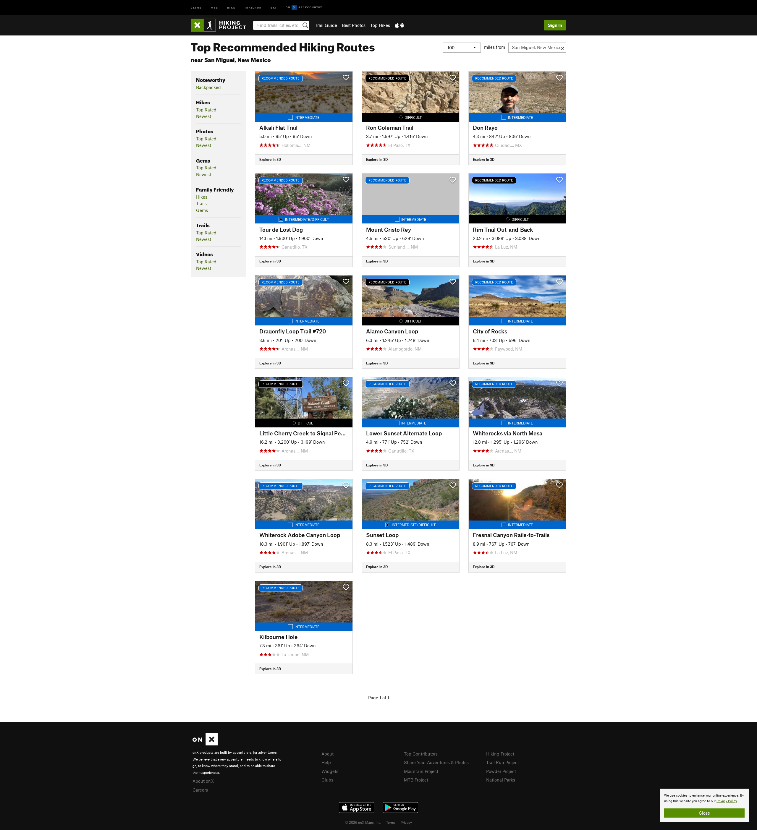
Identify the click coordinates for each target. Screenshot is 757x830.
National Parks (500, 779)
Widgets (329, 771)
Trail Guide (326, 25)
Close (704, 813)
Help (326, 762)
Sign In (555, 25)
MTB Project (416, 779)
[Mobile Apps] (399, 25)
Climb (196, 7)
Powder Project (501, 771)
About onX (203, 781)
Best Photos (353, 25)
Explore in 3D (270, 159)
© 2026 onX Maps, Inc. (363, 822)
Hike (231, 7)
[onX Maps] (205, 743)
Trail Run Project (502, 762)
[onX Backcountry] (303, 7)
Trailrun (253, 7)
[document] (704, 805)
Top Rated (206, 109)
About (327, 753)
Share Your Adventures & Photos (436, 762)
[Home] (221, 25)
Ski (274, 7)
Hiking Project (500, 753)
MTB (214, 7)
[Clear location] (562, 47)
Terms (391, 822)
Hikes (201, 197)
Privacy (406, 822)
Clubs (327, 779)
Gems (202, 210)
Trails (201, 203)
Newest (203, 116)
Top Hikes (380, 25)
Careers (200, 789)
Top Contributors (421, 753)
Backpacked (208, 87)
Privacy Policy (726, 801)
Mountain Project (421, 771)
